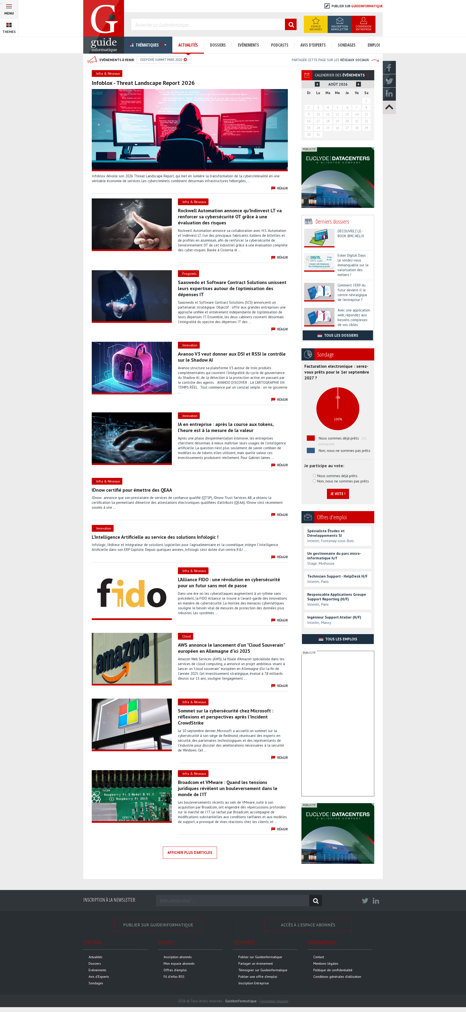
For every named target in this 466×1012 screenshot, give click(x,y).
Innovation (189, 345)
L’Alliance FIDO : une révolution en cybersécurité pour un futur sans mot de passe (229, 582)
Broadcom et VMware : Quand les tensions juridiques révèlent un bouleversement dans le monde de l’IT (227, 788)
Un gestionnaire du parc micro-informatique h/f (334, 555)
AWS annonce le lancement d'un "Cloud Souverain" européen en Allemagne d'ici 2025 (231, 648)
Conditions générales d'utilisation (337, 976)
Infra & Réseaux (108, 73)
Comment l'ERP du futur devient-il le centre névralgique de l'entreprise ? (352, 292)
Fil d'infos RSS (174, 976)
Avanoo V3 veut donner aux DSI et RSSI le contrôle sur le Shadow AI (232, 357)
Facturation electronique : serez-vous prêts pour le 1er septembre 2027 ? (336, 372)
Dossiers (218, 45)
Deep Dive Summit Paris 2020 (161, 60)
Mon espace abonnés (179, 963)
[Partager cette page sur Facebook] (389, 67)
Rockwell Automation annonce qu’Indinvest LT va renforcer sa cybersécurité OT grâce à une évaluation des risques (230, 216)
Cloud (186, 636)
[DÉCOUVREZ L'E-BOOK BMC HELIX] (319, 237)
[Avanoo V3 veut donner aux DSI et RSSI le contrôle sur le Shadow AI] (132, 367)
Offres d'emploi (175, 970)
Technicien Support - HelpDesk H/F (337, 576)
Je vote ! (338, 493)
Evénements (248, 45)
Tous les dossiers (340, 335)
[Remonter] (389, 107)
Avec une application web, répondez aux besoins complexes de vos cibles (354, 317)
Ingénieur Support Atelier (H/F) (334, 617)
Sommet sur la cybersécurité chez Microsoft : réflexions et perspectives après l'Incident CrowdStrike (225, 717)
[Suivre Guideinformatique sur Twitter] (365, 902)
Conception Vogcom (273, 1001)
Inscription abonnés (178, 957)
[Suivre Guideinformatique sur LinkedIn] (376, 902)
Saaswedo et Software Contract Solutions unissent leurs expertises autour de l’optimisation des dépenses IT (232, 288)
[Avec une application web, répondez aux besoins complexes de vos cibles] (319, 316)
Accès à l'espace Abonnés (308, 925)
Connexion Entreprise (363, 27)
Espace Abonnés (315, 27)
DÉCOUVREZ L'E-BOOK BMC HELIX (351, 233)
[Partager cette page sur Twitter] (389, 80)
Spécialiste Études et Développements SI (326, 533)
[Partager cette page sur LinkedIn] (389, 94)
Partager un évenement (255, 963)
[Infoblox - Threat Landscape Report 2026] (190, 129)
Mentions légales (325, 963)
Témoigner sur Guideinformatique (262, 970)
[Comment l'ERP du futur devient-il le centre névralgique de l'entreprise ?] (319, 291)
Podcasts (279, 45)
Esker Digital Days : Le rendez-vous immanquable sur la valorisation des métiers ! (353, 265)
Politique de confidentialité (332, 970)
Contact (318, 957)
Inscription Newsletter (339, 27)
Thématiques (149, 45)
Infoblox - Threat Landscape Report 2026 (143, 83)
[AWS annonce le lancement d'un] (132, 658)
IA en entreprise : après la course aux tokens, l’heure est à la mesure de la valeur (226, 427)
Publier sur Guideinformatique (158, 925)
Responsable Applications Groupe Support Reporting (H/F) (336, 596)
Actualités (188, 45)
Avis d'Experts (313, 45)
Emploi (374, 45)
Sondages (347, 45)
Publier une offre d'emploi (257, 976)
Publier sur (357, 6)
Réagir (282, 188)
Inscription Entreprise (253, 983)
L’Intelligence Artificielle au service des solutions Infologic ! (155, 537)
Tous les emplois (341, 639)
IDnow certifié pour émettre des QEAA (132, 490)
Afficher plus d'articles (189, 852)
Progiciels (189, 273)
